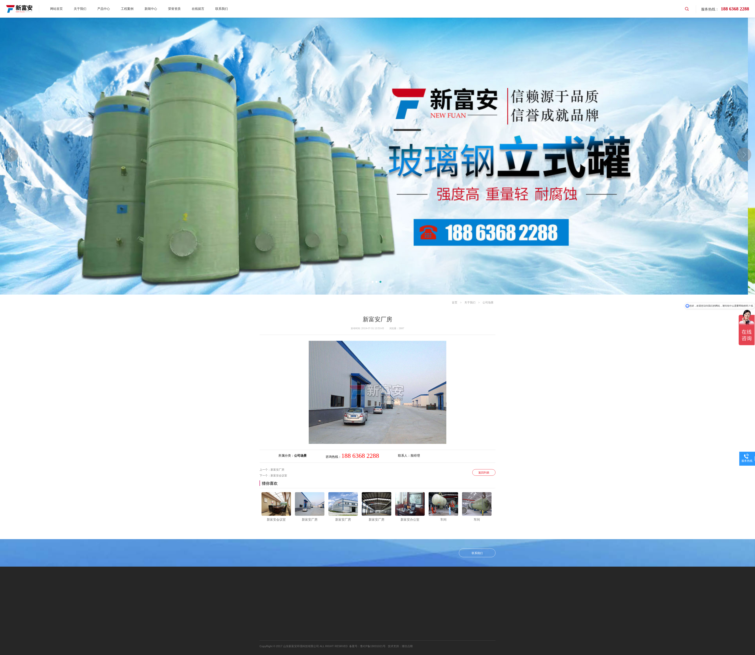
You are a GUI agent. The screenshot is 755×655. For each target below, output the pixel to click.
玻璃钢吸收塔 (249, 599)
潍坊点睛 (407, 646)
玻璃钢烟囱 (248, 637)
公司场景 (488, 302)
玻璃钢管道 (248, 618)
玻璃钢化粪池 (285, 605)
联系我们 (477, 553)
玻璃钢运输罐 (285, 612)
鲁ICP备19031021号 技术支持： (381, 646)
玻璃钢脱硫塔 (285, 593)
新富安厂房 (277, 469)
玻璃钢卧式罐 (249, 605)
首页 (454, 302)
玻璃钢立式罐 (249, 593)
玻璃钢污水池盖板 (288, 618)
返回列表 (483, 472)
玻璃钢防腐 (248, 631)
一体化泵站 (284, 599)
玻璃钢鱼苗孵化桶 (288, 637)
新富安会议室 (279, 475)
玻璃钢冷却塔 (285, 624)
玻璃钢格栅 (284, 631)
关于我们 (469, 302)
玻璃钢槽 (246, 624)
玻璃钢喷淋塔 (249, 612)
